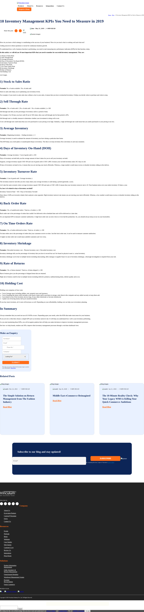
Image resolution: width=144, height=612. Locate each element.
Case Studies (8, 542)
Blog (113, 15)
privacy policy (111, 462)
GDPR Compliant (22, 603)
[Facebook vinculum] (1, 503)
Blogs (6, 536)
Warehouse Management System (14, 577)
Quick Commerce (9, 584)
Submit (16, 362)
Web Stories (7, 545)
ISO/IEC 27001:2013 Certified (38, 603)
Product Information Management (10, 566)
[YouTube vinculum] (17, 503)
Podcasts (6, 534)
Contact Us (7, 521)
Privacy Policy (11, 603)
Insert (20, 609)
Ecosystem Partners (10, 513)
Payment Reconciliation (8, 581)
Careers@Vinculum (10, 516)
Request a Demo (24, 9)
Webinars (7, 539)
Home (109, 15)
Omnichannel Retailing (11, 574)
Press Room (7, 556)
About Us (7, 510)
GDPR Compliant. (78, 611)
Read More (13, 368)
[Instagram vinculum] (13, 503)
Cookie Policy (63, 611)
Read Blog (7, 407)
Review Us (7, 550)
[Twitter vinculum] (9, 503)
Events (6, 531)
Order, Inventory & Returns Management (10, 571)
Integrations (7, 553)
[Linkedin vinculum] (5, 503)
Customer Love (9, 547)
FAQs (6, 519)
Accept (87, 611)
